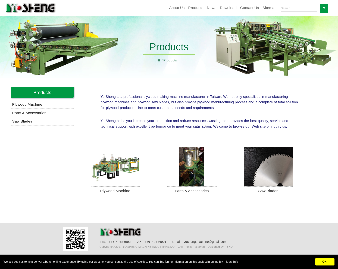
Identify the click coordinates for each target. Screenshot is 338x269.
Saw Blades (22, 121)
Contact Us (249, 8)
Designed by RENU (220, 246)
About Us (177, 8)
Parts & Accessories (29, 113)
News (211, 8)
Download (228, 8)
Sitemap (269, 8)
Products (195, 8)
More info (232, 261)
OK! (324, 261)
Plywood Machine (27, 104)
